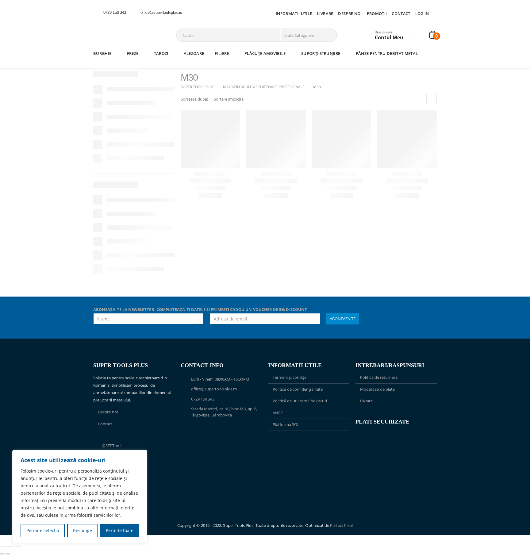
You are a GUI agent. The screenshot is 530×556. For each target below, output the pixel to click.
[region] (79, 497)
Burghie (102, 53)
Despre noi (350, 13)
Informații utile (294, 13)
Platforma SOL (286, 424)
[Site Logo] (112, 35)
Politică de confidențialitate (298, 389)
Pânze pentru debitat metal (387, 53)
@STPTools (112, 445)
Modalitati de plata (377, 389)
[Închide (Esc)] (19, 546)
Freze (133, 53)
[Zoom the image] (308, 445)
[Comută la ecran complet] (8, 546)
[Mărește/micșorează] (2, 546)
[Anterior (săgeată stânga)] (2, 553)
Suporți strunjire (320, 53)
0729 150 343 (203, 399)
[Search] (327, 35)
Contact (401, 13)
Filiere (222, 53)
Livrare (325, 13)
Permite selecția (42, 530)
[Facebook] (195, 13)
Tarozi (161, 53)
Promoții (377, 13)
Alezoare (194, 53)
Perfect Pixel (341, 525)
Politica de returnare (379, 377)
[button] (420, 99)
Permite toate (119, 530)
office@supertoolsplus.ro (214, 389)
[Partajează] (13, 546)
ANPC (278, 413)
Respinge (82, 530)
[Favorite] (420, 35)
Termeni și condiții (289, 377)
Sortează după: (194, 99)
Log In (422, 13)
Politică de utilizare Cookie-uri (300, 401)
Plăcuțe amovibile (265, 53)
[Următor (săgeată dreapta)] (8, 553)
